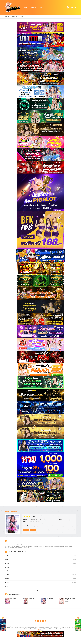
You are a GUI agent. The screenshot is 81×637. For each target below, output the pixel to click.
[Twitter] (38, 621)
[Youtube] (40, 621)
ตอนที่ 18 (7, 571)
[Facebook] (35, 621)
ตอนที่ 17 (7, 574)
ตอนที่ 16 (7, 578)
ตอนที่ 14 (7, 586)
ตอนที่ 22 (7, 555)
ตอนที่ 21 (7, 559)
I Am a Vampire (50, 598)
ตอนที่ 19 (7, 567)
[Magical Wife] (7, 600)
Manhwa (38, 525)
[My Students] (25, 600)
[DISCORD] (46, 621)
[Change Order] (25, 552)
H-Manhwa (11, 508)
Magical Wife (13, 598)
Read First (26, 530)
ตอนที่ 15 (7, 582)
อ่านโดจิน (26, 7)
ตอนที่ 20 (7, 563)
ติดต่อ (41, 7)
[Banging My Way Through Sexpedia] (61, 600)
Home (6, 508)
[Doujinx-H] (12, 7)
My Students (31, 598)
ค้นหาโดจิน (73, 7)
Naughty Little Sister (18, 508)
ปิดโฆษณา (41, 630)
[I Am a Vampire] (43, 600)
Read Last (33, 530)
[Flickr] (43, 621)
